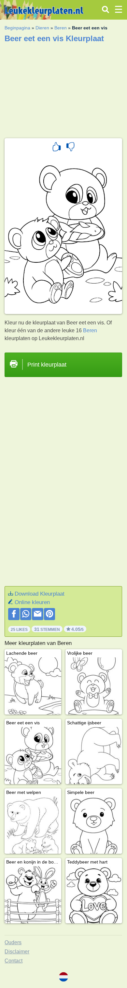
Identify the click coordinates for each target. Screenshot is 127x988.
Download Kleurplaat (39, 594)
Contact (13, 960)
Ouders (13, 942)
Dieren (42, 27)
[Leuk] (57, 147)
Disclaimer (17, 951)
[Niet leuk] (70, 147)
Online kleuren (32, 602)
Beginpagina (17, 27)
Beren (60, 27)
